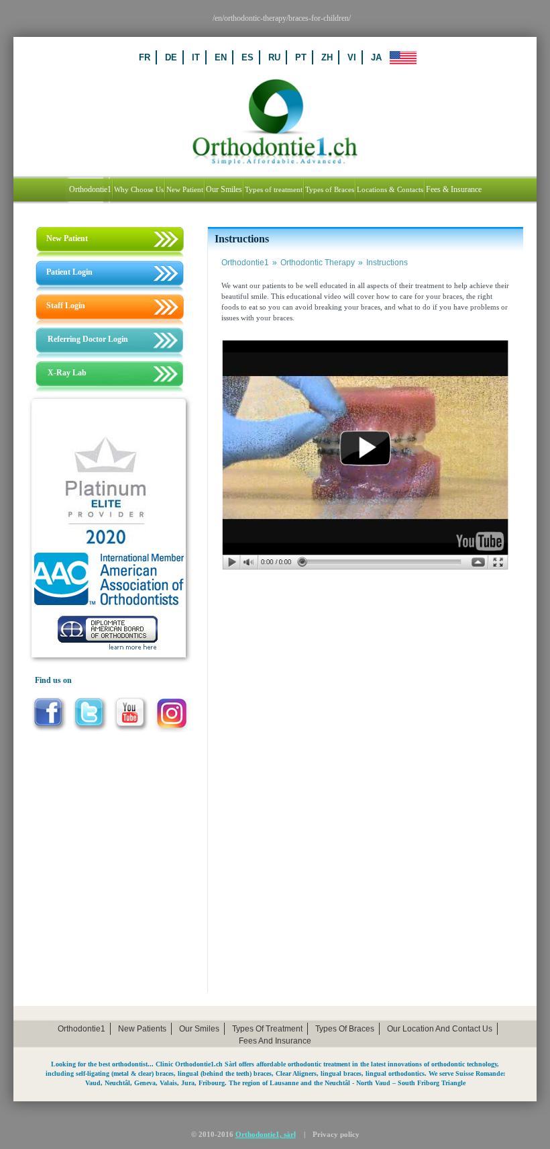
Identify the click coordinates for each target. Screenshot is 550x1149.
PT (301, 57)
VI (351, 57)
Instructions (387, 263)
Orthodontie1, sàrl (265, 1134)
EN (221, 57)
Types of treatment (267, 1028)
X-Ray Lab (67, 372)
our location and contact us (439, 1028)
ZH (327, 57)
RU (274, 57)
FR (144, 57)
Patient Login (69, 272)
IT (196, 57)
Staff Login (65, 305)
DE (171, 57)
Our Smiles (199, 1028)
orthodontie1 (81, 1028)
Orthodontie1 (249, 263)
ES (247, 57)
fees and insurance (275, 1041)
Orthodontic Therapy (321, 263)
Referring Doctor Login (88, 339)
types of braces (344, 1028)
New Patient (67, 238)
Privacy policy (336, 1134)
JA (376, 57)
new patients (142, 1028)
